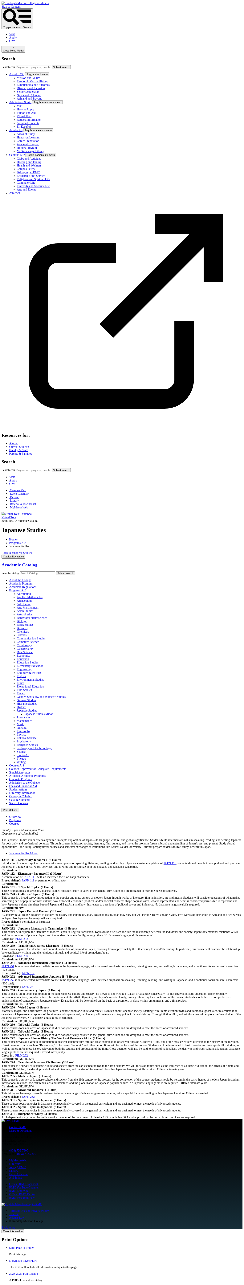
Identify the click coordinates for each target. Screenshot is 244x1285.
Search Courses (18, 803)
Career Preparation (28, 140)
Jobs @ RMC (17, 1167)
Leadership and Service (31, 175)
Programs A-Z (17, 542)
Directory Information (22, 792)
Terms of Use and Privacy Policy (29, 1210)
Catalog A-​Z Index (20, 796)
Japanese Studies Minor (38, 714)
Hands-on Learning (28, 137)
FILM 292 (21, 1055)
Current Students (19, 446)
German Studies (26, 700)
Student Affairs (18, 789)
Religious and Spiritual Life (33, 179)
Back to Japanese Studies (17, 552)
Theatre (21, 758)
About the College (20, 580)
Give (12, 41)
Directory (15, 1163)
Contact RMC (17, 1127)
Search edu (8, 67)
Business (22, 628)
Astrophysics (24, 614)
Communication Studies (31, 638)
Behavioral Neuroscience (32, 617)
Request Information (29, 119)
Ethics (20, 683)
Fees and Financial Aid (23, 786)
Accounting (24, 593)
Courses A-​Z (17, 765)
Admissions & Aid (20, 102)
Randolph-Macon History (32, 81)
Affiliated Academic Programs (27, 775)
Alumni (13, 443)
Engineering (24, 669)
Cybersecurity (25, 648)
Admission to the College (24, 782)
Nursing (21, 727)
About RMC (16, 74)
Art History (23, 604)
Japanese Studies (27, 710)
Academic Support (28, 144)
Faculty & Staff (18, 450)
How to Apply (25, 109)
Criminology (24, 645)
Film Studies (24, 690)
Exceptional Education (30, 686)
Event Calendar (18, 1174)
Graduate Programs (20, 779)
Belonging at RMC (28, 172)
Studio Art (23, 755)
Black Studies (25, 624)
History (21, 707)
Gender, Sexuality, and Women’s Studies (41, 696)
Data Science (25, 652)
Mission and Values (28, 78)
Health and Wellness (29, 165)
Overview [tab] (15, 816)
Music (20, 724)
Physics (21, 734)
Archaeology (24, 600)
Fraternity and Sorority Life (33, 186)
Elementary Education (30, 665)
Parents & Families (20, 453)
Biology (21, 621)
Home (13, 539)
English (21, 676)
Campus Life (17, 154)
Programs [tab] (15, 820)
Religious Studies (27, 744)
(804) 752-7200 (18, 1150)
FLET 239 (21, 956)
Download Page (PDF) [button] (23, 1260)
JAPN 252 (8, 980)
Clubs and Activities (29, 158)
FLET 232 (21, 938)
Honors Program (27, 147)
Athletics (14, 193)
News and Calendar (29, 95)
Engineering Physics (29, 672)
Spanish (21, 751)
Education (23, 659)
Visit (12, 34)
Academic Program (20, 583)
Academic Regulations (22, 587)
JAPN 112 (28, 973)
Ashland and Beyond (29, 98)
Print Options (10, 810)
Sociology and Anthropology (34, 748)
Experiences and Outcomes (33, 84)
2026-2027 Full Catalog (23, 1273)
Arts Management (27, 607)
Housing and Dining (29, 162)
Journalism (23, 717)
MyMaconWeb (18, 1160)
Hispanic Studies (27, 703)
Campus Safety (26, 168)
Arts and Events (26, 189)
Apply (13, 37)
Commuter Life (26, 182)
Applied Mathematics (30, 597)
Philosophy (23, 731)
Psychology (24, 741)
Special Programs (19, 772)
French (21, 693)
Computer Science (28, 641)
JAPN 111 (170, 863)
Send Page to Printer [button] (21, 1247)
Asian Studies (25, 611)
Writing (21, 762)
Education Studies (28, 662)
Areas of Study (26, 134)
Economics (23, 655)
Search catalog (10, 573)
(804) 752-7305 (26, 1154)
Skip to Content (11, 6)
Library (13, 1170)
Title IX (13, 1214)
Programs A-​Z (17, 590)
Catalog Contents (19, 799)
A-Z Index (15, 1177)
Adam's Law (17, 1217)
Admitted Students (28, 123)
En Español (24, 126)
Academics (15, 130)
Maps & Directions (20, 1130)
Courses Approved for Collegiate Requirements (37, 768)
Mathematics (24, 720)
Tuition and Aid (26, 112)
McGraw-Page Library (30, 151)
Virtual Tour (24, 116)
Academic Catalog (19, 564)
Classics (21, 635)
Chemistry (23, 631)
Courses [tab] (14, 823)
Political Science (27, 738)
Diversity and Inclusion (31, 88)
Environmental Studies (30, 679)
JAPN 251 (8, 966)
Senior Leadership (28, 91)
